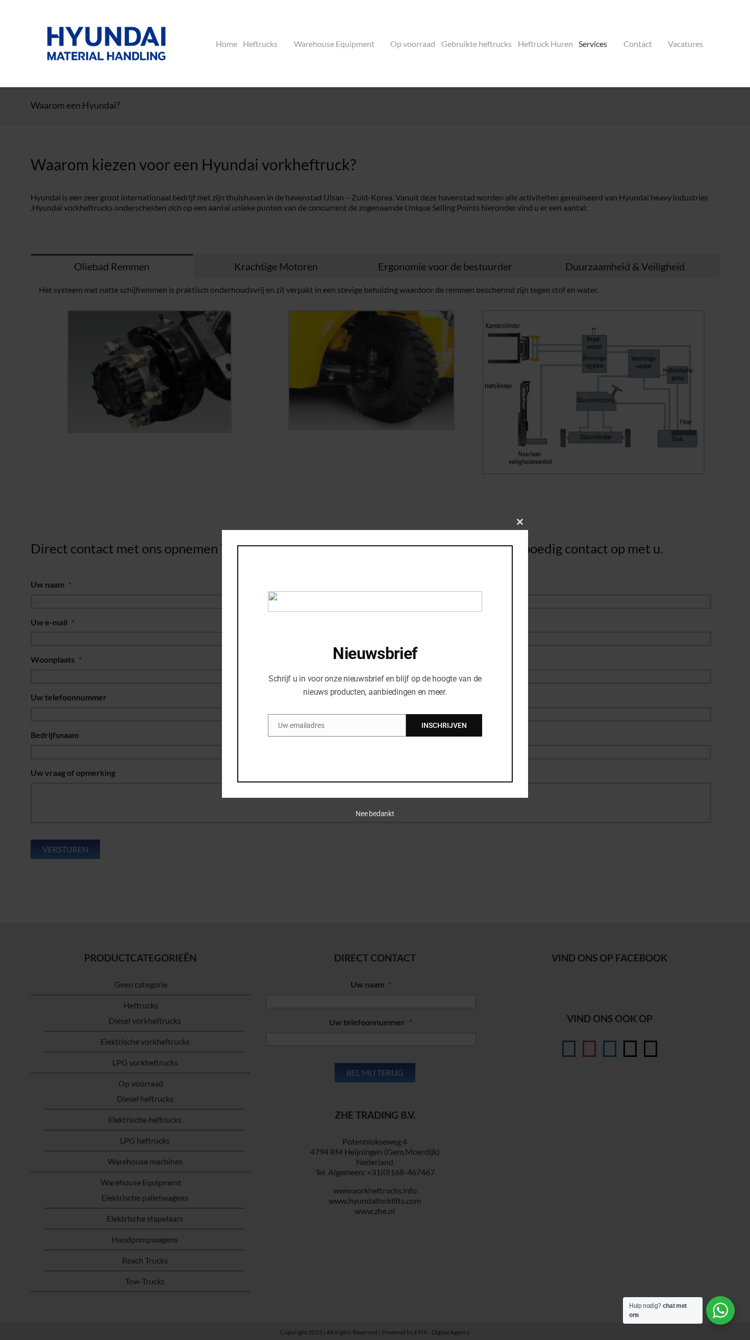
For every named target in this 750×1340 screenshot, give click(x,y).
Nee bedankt (375, 814)
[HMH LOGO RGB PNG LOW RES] (106, 14)
